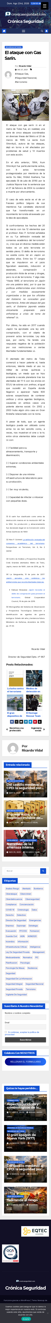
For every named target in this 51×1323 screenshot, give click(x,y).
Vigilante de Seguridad (16, 994)
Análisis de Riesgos (15, 1196)
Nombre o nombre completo (17, 1013)
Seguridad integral (14, 984)
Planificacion (11, 963)
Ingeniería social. (36, 729)
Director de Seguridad (16, 920)
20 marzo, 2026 (17, 1143)
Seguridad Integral (14, 47)
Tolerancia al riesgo (22, 1200)
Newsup (41, 1300)
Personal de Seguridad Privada (20, 1128)
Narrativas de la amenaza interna (20, 845)
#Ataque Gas (21, 73)
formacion (34, 931)
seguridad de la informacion (19, 978)
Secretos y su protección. (17, 729)
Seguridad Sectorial (16, 1131)
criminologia (23, 910)
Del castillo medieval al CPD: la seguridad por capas (25, 788)
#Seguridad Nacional (25, 77)
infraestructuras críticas (16, 947)
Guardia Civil (11, 936)
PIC (36, 957)
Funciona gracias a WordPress (17, 1300)
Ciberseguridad (32, 899)
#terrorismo (21, 82)
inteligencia (35, 947)
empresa (10, 925)
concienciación (27, 904)
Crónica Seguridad (25, 21)
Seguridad (10, 973)
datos (34, 910)
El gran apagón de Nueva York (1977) (21, 1136)
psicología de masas (15, 968)
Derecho (10, 915)
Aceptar (26, 1319)
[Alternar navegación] (24, 31)
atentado (26, 888)
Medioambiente (13, 957)
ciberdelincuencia (14, 899)
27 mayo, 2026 (17, 1112)
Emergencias (35, 920)
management (38, 952)
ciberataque (11, 894)
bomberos (38, 888)
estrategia (33, 925)
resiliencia (32, 968)
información (23, 941)
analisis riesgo (12, 888)
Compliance (11, 904)
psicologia (25, 963)
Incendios (10, 941)
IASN (22, 936)
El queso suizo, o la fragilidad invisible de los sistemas (23, 817)
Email (7, 1022)
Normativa (27, 957)
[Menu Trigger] (44, 6)
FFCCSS (23, 931)
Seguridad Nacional (34, 984)
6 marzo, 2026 (17, 1205)
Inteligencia (12, 840)
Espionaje (21, 925)
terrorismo (31, 989)
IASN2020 (32, 936)
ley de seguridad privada (18, 952)
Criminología (13, 1100)
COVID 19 (10, 910)
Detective (21, 915)
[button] (42, 31)
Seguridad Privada (14, 989)
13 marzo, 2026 (17, 1174)
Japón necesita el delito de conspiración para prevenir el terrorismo (28, 594)
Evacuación (11, 931)
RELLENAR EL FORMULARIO (25, 1061)
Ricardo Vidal (25, 66)
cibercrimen (25, 894)
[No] (47, 1313)
